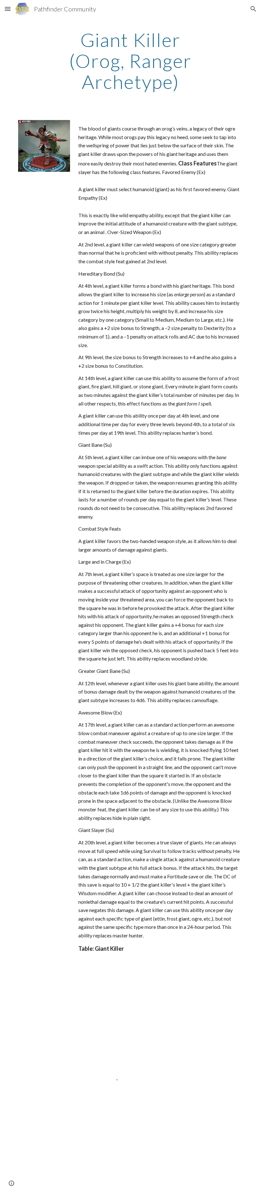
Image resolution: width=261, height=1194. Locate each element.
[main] (131, 61)
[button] (7, 8)
